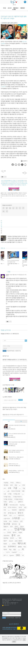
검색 (11, 486)
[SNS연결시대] (10, 391)
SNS (18, 556)
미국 (5, 508)
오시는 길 (3, 602)
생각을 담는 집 (12, 514)
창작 (19, 195)
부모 (5, 511)
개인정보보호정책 (19, 601)
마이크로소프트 (13, 506)
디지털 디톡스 (7, 498)
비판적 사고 (9, 511)
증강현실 (6, 539)
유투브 (16, 528)
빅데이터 (14, 511)
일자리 (14, 533)
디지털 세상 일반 (4, 194)
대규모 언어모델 (15, 492)
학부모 (5, 550)
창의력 (12, 539)
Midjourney (3, 195)
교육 (9, 489)
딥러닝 (11, 503)
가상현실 (6, 484)
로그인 (11, 334)
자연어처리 (6, 537)
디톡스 (5, 503)
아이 (10, 522)
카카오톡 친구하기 (6, 606)
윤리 (5, 531)
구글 (15, 489)
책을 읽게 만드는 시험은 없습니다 (16, 458)
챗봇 (21, 195)
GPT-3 (5, 556)
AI (23, 550)
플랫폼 (20, 548)
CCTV (8, 553)
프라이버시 (12, 548)
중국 (13, 536)
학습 (10, 550)
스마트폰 (16, 519)
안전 (21, 522)
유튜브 (22, 528)
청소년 (11, 542)
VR (23, 556)
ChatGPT (3, 86)
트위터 (14, 545)
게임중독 (19, 486)
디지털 (9, 495)
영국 (11, 528)
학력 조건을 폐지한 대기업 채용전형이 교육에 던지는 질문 (6, 262)
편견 (5, 548)
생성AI (5, 516)
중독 (18, 537)
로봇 (6, 506)
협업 (14, 550)
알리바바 (14, 525)
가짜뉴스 (18, 484)
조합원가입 (18, 352)
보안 (25, 508)
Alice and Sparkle (17, 194)
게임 (16, 486)
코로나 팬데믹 (18, 542)
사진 (5, 514)
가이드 (12, 484)
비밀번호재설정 (10, 352)
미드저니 (9, 195)
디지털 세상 (24, 193)
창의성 (16, 539)
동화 (7, 195)
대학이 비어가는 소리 (13, 465)
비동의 (14, 641)
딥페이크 (20, 503)
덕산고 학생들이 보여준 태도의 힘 (16, 451)
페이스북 (22, 545)
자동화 (20, 533)
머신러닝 (22, 506)
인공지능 (19, 530)
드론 (5, 495)
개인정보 (6, 486)
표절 (23, 195)
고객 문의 (7, 602)
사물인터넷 (21, 511)
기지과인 (4, 492)
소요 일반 (9, 194)
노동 (8, 492)
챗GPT (5, 542)
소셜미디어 (21, 516)
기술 (23, 489)
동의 (24, 639)
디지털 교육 (16, 495)
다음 (23, 173)
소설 (10, 516)
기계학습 (20, 489)
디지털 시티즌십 (8, 500)
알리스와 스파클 (15, 195)
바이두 (20, 508)
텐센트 (5, 545)
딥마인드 (15, 503)
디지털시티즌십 (18, 500)
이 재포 (5, 193)
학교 (25, 548)
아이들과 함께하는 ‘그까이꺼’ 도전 (16, 471)
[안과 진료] (21, 391)
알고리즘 (7, 525)
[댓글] (21, 422)
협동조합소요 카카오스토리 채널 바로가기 (13, 415)
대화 (23, 492)
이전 (5, 171)
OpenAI (11, 556)
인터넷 (9, 533)
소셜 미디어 (7, 520)
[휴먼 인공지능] (5, 391)
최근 (9, 422)
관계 (23, 486)
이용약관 (14, 601)
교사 (5, 489)
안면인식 (15, 522)
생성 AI (20, 514)
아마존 (5, 522)
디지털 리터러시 (17, 498)
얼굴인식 (6, 528)
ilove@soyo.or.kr (9, 601)
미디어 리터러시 (12, 508)
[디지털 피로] (16, 391)
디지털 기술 (23, 495)
